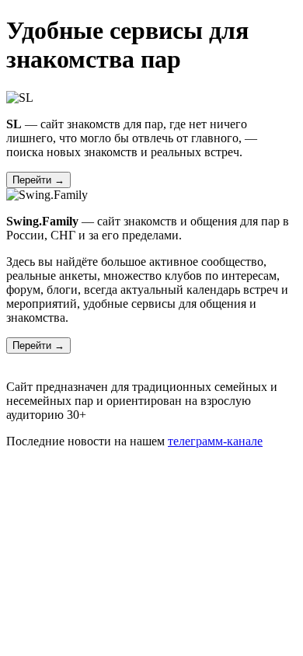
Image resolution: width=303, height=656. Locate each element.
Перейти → (38, 180)
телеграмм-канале (215, 441)
